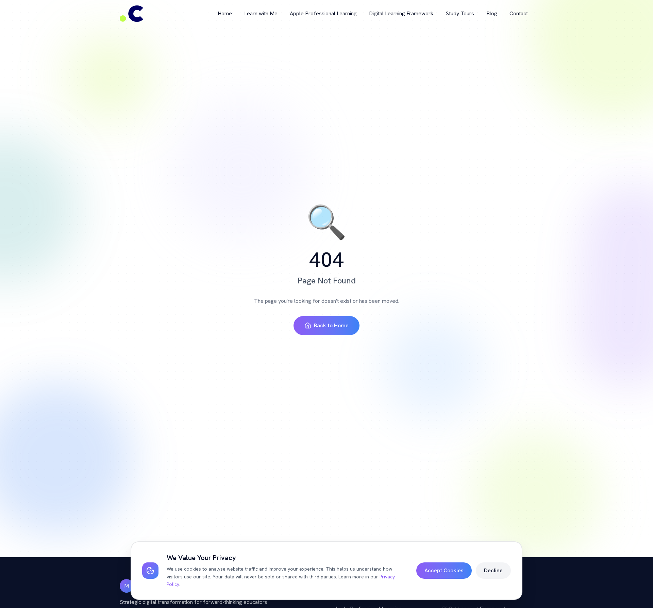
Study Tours (460, 13)
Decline (493, 570)
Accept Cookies (444, 570)
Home (225, 13)
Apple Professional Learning (323, 13)
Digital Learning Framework (401, 13)
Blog (491, 13)
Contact (518, 13)
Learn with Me (261, 13)
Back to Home (331, 325)
